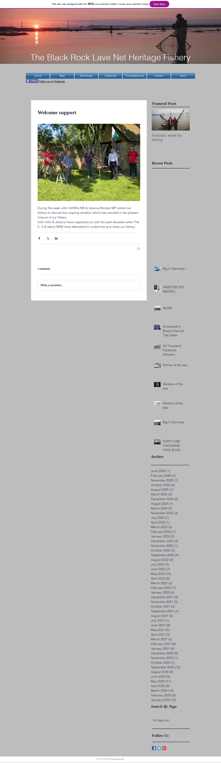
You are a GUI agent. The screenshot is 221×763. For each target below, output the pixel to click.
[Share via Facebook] (39, 238)
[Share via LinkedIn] (56, 238)
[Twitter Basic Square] (159, 748)
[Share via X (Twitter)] (47, 238)
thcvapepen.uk (117, 759)
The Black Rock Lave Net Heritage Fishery (111, 57)
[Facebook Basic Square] (154, 748)
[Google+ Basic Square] (164, 748)
